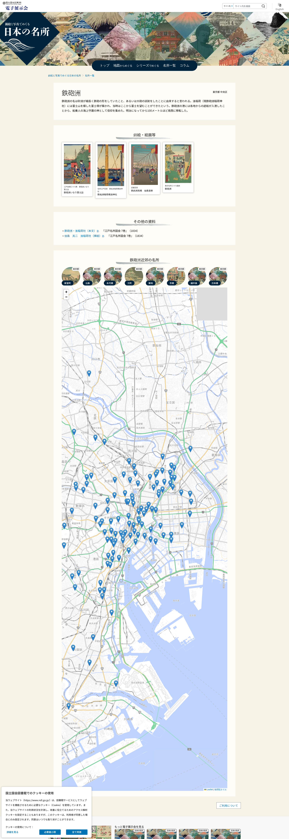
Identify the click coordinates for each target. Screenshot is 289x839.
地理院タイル (220, 789)
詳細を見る (12, 832)
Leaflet (209, 789)
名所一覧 (89, 75)
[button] (69, 706)
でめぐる (147, 65)
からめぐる (122, 65)
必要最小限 (50, 832)
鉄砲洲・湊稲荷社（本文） (80, 231)
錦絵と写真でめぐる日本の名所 (64, 75)
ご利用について (228, 805)
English (280, 9)
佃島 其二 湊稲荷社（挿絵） (83, 236)
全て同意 (76, 832)
